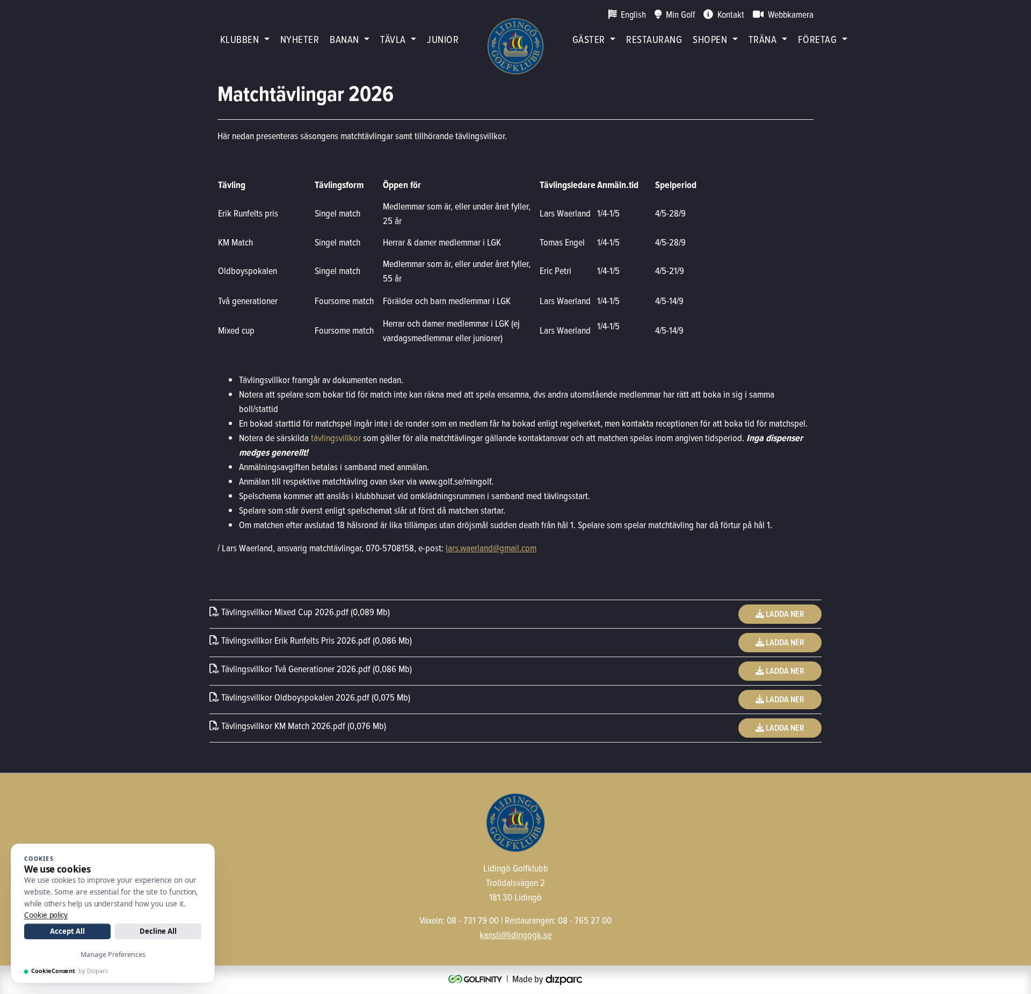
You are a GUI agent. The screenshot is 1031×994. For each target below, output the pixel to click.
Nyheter (299, 39)
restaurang (654, 39)
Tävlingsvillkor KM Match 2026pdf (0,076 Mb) (302, 725)
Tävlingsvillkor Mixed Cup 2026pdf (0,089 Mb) (304, 611)
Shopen (710, 39)
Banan (344, 39)
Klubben (239, 39)
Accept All (67, 931)
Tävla (392, 39)
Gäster (588, 39)
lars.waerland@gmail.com (491, 547)
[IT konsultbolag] (564, 978)
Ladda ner (784, 614)
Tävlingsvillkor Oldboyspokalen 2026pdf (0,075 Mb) (314, 697)
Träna (762, 39)
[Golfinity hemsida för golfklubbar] (476, 978)
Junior (443, 39)
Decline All (158, 931)
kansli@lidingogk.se (515, 934)
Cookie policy (46, 915)
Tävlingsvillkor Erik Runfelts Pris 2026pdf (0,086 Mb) (315, 640)
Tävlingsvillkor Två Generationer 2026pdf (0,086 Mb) (315, 668)
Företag (817, 39)
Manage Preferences (113, 954)
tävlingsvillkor (336, 437)
